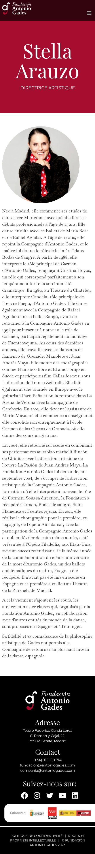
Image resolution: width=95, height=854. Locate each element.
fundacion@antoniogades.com (47, 765)
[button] (89, 12)
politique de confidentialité (36, 836)
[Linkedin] (75, 795)
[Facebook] (24, 795)
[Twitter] (49, 795)
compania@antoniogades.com (47, 770)
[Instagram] (37, 795)
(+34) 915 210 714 (47, 760)
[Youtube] (62, 795)
